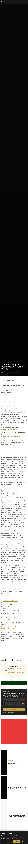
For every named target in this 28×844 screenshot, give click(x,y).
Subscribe (14, 709)
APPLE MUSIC (11, 626)
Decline (23, 841)
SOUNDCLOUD (10, 628)
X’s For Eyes (6, 597)
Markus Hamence (9, 372)
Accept (16, 841)
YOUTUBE (11, 619)
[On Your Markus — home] (4, 2)
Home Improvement (8, 603)
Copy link (19, 660)
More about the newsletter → (8, 712)
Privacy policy (17, 838)
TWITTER (4, 619)
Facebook (8, 660)
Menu (24, 2)
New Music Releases (9, 378)
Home (2, 378)
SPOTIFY (3, 626)
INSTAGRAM (11, 617)
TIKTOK (18, 617)
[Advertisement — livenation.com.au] (14, 731)
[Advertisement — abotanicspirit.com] (14, 683)
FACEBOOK (4, 617)
